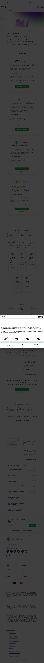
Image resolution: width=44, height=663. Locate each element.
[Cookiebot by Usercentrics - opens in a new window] (38, 317)
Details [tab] (22, 320)
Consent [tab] (7, 320)
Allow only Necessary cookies (8, 344)
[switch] (16, 339)
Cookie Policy (23, 329)
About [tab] (36, 320)
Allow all (36, 344)
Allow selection (22, 344)
